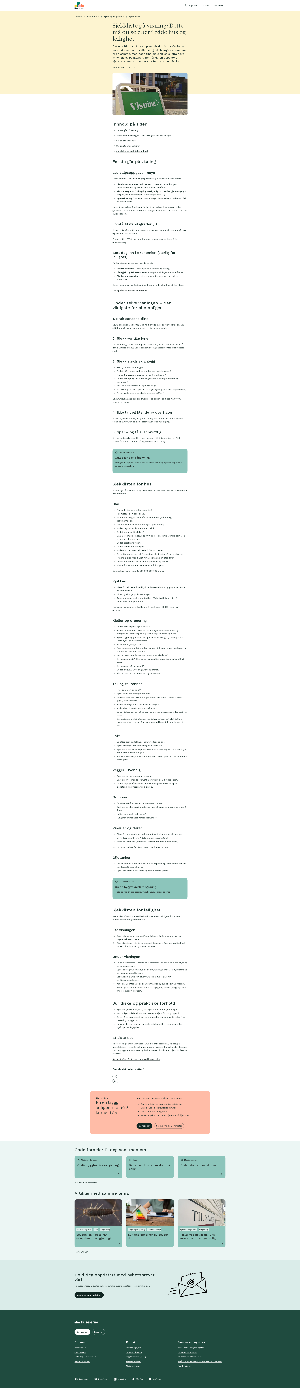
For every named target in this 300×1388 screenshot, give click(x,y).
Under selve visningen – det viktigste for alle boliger (143, 135)
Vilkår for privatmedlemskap (191, 1357)
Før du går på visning (127, 130)
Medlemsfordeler (82, 1361)
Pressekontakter (133, 1361)
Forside (78, 16)
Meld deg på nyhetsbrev (89, 1295)
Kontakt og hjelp (133, 1348)
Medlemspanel (132, 1366)
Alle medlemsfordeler (86, 1182)
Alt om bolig (93, 16)
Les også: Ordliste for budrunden (129, 290)
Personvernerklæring (187, 1352)
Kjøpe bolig (134, 16)
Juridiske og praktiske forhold (132, 151)
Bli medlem (144, 1126)
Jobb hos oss (80, 1352)
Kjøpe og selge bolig (114, 16)
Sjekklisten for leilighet (128, 146)
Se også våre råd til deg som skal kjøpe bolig (136, 1059)
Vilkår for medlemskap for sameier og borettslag (200, 1361)
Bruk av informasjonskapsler (191, 1348)
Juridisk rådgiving (134, 1352)
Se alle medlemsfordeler (169, 1126)
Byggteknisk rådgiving (136, 1357)
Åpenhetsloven (184, 1366)
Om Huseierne (81, 1348)
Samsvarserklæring (134, 375)
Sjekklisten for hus (126, 140)
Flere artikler (81, 1252)
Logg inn (98, 1332)
